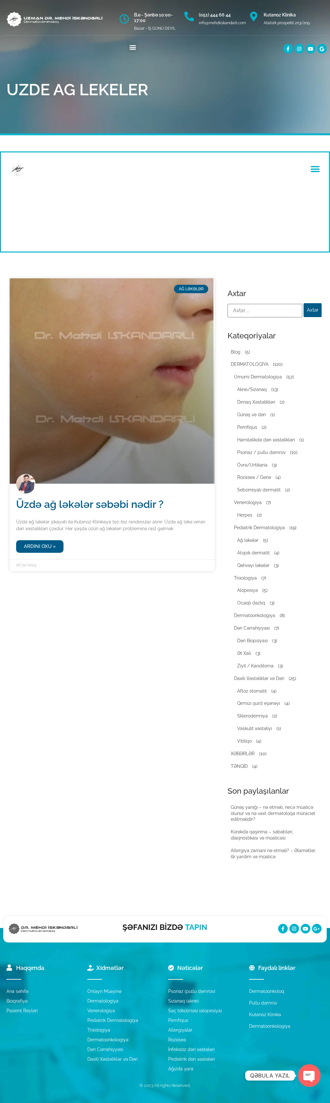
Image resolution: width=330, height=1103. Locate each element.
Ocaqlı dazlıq (251, 602)
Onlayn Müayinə (104, 991)
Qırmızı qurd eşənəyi (258, 703)
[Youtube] (310, 49)
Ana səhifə (17, 991)
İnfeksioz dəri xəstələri (191, 1049)
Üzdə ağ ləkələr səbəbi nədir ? (89, 504)
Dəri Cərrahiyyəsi (252, 628)
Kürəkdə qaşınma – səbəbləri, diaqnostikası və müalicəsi (262, 834)
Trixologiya (245, 578)
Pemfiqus (247, 427)
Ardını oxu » (40, 546)
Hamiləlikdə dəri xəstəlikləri (266, 439)
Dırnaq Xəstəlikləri (256, 402)
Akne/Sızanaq (252, 389)
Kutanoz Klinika (280, 14)
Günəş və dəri (251, 414)
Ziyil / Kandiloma (255, 665)
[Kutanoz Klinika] (254, 16)
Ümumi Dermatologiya (258, 376)
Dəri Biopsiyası (252, 640)
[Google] (322, 49)
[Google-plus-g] (317, 928)
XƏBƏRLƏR (243, 753)
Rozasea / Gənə (254, 477)
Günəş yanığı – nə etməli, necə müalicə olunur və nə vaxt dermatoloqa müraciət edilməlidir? (273, 813)
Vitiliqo (244, 741)
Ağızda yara (180, 1068)
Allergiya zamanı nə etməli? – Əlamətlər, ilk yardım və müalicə (273, 853)
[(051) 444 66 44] (189, 16)
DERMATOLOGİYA (249, 364)
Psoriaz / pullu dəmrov (261, 452)
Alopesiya (247, 590)
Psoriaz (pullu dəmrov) (191, 991)
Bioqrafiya (17, 1001)
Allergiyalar (180, 1030)
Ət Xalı (244, 653)
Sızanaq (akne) (183, 1001)
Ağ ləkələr (247, 540)
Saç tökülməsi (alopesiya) (195, 1010)
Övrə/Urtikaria (252, 465)
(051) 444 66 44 (215, 14)
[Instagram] (299, 49)
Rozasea (177, 1039)
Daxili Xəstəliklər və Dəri (259, 678)
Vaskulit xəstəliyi (254, 728)
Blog (235, 352)
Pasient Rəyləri (22, 1010)
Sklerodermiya (252, 715)
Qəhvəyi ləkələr (253, 565)
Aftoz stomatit (252, 691)
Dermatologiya (103, 1001)
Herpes (244, 515)
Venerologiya (248, 502)
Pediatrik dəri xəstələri (191, 1059)
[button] (132, 47)
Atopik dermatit (253, 552)
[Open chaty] (309, 1075)
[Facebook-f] (288, 49)
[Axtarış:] (265, 310)
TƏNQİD (239, 766)
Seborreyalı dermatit (259, 489)
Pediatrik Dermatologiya (259, 527)
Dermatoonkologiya (254, 615)
